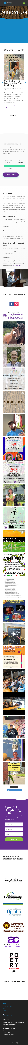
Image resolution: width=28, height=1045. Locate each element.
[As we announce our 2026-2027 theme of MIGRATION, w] (14, 404)
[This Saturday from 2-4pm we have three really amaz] (14, 613)
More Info (9, 109)
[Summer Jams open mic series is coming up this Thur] (14, 520)
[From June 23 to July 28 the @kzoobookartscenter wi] (14, 473)
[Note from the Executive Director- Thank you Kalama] (14, 775)
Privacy (5, 1012)
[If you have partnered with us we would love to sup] (14, 381)
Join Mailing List (7, 1009)
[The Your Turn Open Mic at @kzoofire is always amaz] (14, 729)
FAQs (4, 1005)
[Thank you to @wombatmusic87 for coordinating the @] (14, 497)
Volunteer (5, 1011)
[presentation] (25, 82)
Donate (5, 1007)
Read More (14, 36)
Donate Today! (10, 176)
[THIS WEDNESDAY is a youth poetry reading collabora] (14, 659)
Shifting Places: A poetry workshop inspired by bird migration (13, 84)
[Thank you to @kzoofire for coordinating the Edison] (14, 589)
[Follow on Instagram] (16, 306)
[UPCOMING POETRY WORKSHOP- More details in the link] (14, 357)
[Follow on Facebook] (11, 306)
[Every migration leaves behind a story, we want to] (14, 334)
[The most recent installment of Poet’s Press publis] (14, 543)
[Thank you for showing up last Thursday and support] (14, 752)
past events (14, 226)
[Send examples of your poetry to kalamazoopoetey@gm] (14, 566)
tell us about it (17, 267)
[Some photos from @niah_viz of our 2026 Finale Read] (14, 682)
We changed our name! (14, 25)
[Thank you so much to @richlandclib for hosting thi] (14, 636)
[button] (10, 117)
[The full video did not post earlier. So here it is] (14, 427)
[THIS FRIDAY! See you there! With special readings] (14, 450)
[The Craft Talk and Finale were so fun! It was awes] (14, 705)
